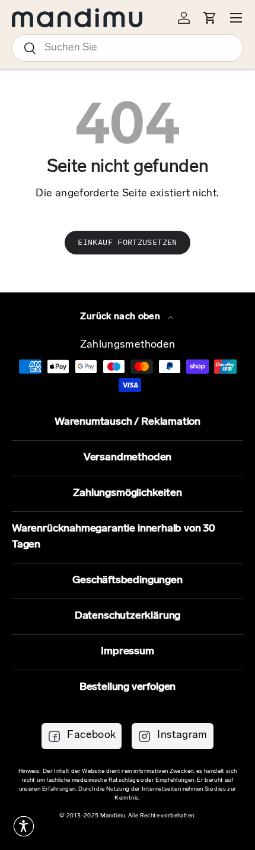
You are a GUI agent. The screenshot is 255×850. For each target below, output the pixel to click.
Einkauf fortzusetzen (127, 242)
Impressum (127, 652)
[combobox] (127, 48)
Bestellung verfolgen (127, 687)
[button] (24, 826)
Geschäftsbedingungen (127, 580)
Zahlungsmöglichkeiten (127, 493)
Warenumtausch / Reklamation (127, 422)
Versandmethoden (127, 458)
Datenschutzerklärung (127, 616)
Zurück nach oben (121, 316)
